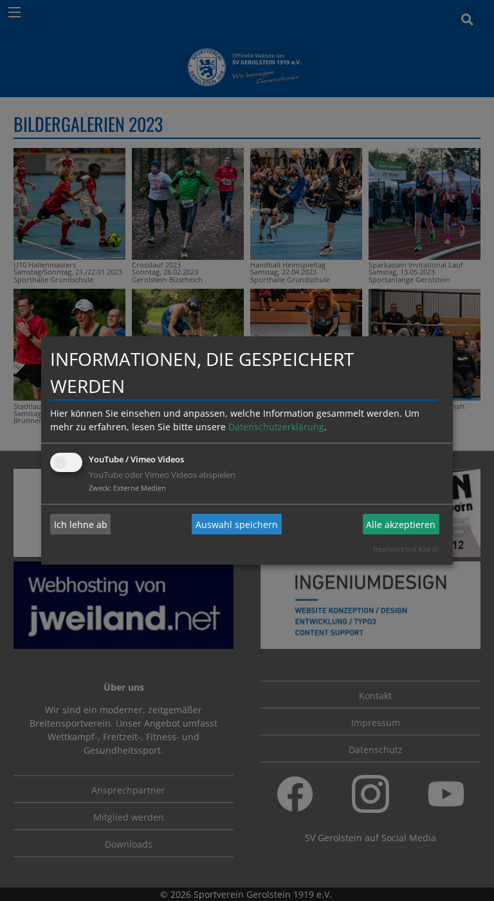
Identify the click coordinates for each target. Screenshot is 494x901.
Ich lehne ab (80, 524)
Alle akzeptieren (400, 524)
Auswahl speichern (237, 524)
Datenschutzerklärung (276, 427)
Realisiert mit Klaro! (406, 549)
